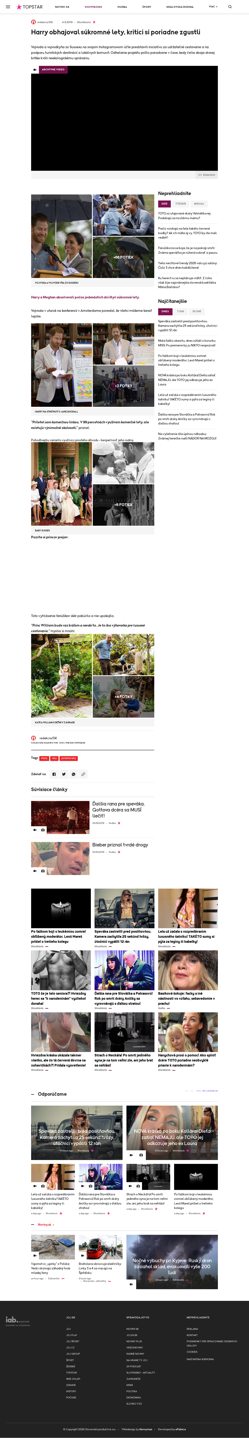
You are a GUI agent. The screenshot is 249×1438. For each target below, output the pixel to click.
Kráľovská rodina (180, 7)
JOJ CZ (70, 1347)
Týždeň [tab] (180, 204)
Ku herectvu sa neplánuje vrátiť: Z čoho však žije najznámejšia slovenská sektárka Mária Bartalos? (187, 283)
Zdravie (71, 1385)
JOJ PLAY (71, 1335)
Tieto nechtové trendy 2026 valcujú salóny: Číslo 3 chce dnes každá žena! (187, 265)
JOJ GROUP (73, 1354)
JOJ (68, 1329)
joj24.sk (131, 1335)
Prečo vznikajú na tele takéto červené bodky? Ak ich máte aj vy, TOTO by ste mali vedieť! (187, 233)
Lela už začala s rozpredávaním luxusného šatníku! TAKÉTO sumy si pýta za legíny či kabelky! (187, 399)
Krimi (129, 1385)
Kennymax (145, 1429)
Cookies (192, 1352)
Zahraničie (133, 1379)
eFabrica (180, 1429)
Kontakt (192, 1335)
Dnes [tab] (165, 311)
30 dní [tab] (196, 311)
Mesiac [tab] (199, 204)
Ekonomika (133, 1397)
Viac (212, 6)
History (71, 1391)
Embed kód (209, 175)
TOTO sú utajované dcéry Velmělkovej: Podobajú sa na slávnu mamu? (184, 216)
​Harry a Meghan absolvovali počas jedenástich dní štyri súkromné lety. (85, 297)
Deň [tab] (164, 204)
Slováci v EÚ (134, 1404)
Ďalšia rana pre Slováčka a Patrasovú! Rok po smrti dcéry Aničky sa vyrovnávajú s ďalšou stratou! (186, 419)
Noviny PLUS (134, 1341)
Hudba (122, 7)
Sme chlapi (73, 1379)
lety (54, 758)
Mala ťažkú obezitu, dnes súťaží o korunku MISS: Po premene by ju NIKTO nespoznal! (187, 343)
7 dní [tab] (180, 311)
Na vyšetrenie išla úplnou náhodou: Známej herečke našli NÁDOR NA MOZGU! (187, 436)
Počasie (71, 1397)
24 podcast (133, 1366)
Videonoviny (134, 1347)
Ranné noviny (135, 1354)
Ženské (70, 1366)
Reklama (192, 1329)
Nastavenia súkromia (200, 1359)
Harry (44, 758)
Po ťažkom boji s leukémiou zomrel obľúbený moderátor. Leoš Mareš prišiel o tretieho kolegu (186, 360)
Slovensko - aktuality (140, 1373)
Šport (146, 7)
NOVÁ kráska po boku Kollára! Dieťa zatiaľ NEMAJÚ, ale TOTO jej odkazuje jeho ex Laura (186, 380)
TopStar (71, 1373)
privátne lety (68, 758)
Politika (131, 1391)
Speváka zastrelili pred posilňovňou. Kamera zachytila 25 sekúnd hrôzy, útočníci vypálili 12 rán (187, 326)
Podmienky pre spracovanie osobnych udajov (212, 1343)
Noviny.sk (62, 7)
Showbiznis (93, 7)
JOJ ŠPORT (72, 1341)
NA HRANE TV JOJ (136, 1360)
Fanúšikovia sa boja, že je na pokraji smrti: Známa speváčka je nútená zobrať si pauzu (187, 250)
